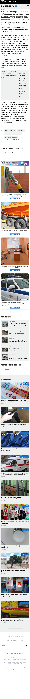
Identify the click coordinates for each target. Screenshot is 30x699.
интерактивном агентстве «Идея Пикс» (20, 667)
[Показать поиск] (27, 2)
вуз (6, 130)
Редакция (9, 636)
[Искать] (27, 645)
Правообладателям (18, 636)
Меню (28, 6)
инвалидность (20, 130)
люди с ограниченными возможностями (13, 133)
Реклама (21, 640)
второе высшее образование (11, 137)
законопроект (12, 130)
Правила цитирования (12, 640)
